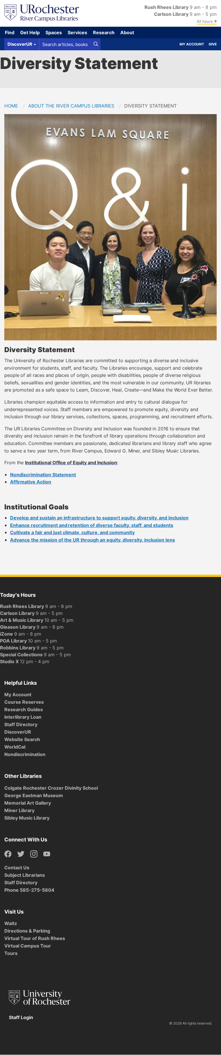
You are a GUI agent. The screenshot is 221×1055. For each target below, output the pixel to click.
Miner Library (19, 810)
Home (11, 106)
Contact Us (16, 867)
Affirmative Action (30, 482)
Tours (11, 953)
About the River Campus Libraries (71, 106)
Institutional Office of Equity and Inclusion (71, 462)
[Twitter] (20, 854)
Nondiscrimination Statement (43, 474)
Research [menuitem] (104, 32)
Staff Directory (20, 724)
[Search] (95, 44)
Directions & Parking (27, 931)
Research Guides (23, 709)
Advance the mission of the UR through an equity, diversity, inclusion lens (92, 540)
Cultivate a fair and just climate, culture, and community (72, 532)
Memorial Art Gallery (27, 803)
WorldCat (15, 747)
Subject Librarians (24, 875)
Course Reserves (24, 702)
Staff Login (21, 1017)
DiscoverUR (17, 732)
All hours (205, 21)
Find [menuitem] (9, 32)
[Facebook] (8, 854)
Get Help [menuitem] (30, 32)
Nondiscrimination (24, 754)
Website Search (22, 739)
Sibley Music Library (26, 818)
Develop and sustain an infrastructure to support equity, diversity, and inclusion (99, 518)
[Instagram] (33, 854)
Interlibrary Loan (22, 717)
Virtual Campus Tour (27, 946)
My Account (192, 44)
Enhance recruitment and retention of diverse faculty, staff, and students (91, 525)
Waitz (10, 923)
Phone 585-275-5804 (29, 890)
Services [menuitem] (77, 32)
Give (213, 44)
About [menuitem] (127, 32)
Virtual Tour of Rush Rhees (34, 938)
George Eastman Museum (33, 795)
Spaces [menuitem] (53, 32)
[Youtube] (46, 854)
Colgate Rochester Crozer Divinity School (51, 788)
